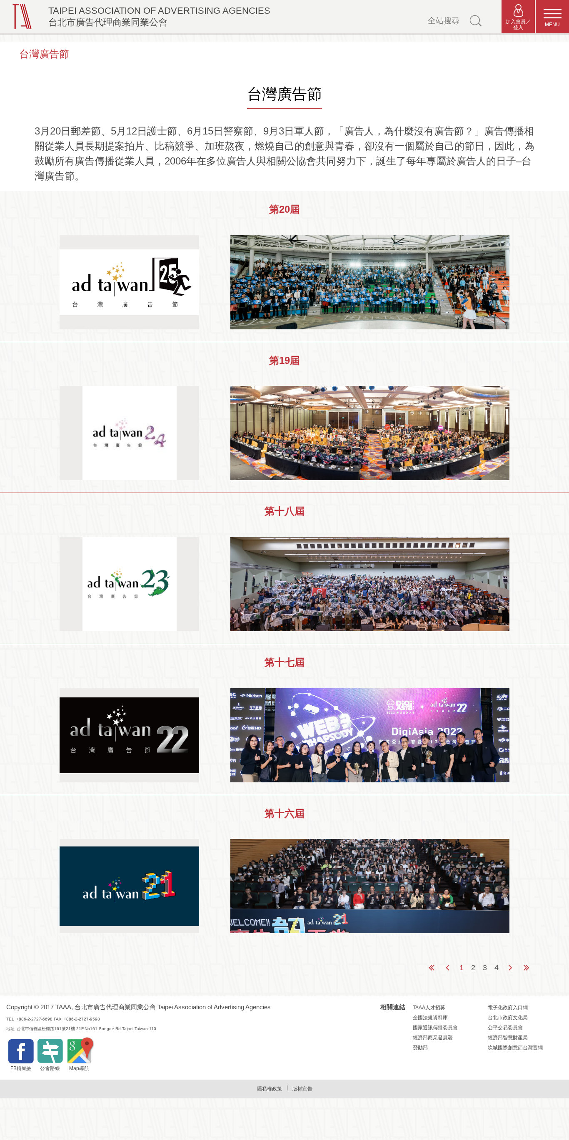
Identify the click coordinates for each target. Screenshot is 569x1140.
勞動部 (420, 1047)
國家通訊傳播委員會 (435, 1027)
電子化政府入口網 (508, 1008)
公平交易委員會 (505, 1027)
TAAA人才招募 (429, 1008)
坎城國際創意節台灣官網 (515, 1047)
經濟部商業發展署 (433, 1037)
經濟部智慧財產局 (508, 1037)
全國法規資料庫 (430, 1018)
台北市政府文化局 (508, 1018)
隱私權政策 (269, 1089)
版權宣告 (302, 1089)
